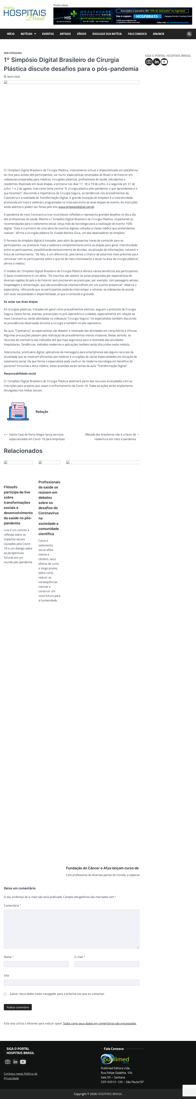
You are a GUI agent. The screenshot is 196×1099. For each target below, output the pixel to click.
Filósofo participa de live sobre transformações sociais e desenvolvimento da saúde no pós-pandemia (18, 505)
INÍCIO (11, 34)
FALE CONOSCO (137, 34)
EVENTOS (48, 34)
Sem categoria (13, 53)
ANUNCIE (158, 34)
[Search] (189, 34)
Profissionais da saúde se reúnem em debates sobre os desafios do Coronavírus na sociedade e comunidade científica (49, 508)
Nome (9, 957)
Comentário (12, 905)
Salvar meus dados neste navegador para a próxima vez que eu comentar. (57, 993)
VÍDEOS (81, 34)
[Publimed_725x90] (122, 23)
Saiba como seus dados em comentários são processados (99, 1023)
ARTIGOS (65, 34)
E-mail (79, 957)
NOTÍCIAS (26, 34)
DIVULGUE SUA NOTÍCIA (107, 34)
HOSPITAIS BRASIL (110, 1094)
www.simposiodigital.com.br (76, 206)
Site (6, 975)
